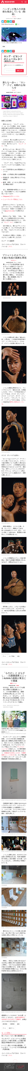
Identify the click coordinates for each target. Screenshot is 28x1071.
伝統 (18, 656)
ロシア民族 (11, 656)
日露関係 (12, 1024)
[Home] (2, 2)
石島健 (17, 685)
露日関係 (5, 1024)
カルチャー (13, 260)
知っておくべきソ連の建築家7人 (13, 1036)
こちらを (12, 1066)
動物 (4, 46)
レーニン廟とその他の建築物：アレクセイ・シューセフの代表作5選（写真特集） (13, 1047)
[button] (14, 34)
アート (4, 656)
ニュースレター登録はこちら (12, 199)
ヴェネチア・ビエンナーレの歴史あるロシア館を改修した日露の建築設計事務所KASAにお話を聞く (13, 1040)
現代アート (11, 1028)
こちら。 (10, 246)
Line (18, 24)
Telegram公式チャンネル (11, 196)
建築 (18, 1024)
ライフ (14, 16)
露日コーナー (13, 683)
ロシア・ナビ (8, 222)
